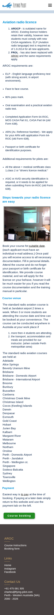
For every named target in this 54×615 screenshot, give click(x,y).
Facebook (10, 572)
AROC (15, 56)
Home (7, 565)
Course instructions (15, 545)
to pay (25, 494)
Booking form (12, 548)
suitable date (37, 245)
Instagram (10, 568)
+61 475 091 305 (14, 588)
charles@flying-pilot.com (18, 592)
